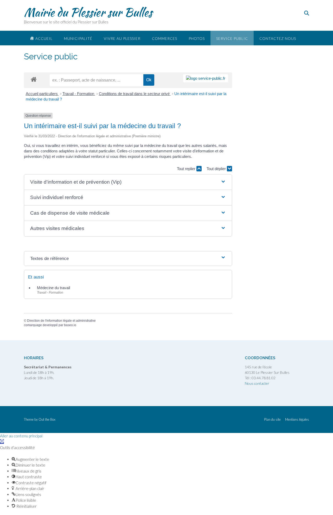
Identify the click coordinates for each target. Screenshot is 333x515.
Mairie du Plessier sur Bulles (88, 12)
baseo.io (70, 325)
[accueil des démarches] (34, 79)
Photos (197, 38)
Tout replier (186, 168)
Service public (232, 38)
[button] (128, 182)
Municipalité (78, 38)
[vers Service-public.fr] (205, 78)
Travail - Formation (78, 93)
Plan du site (272, 419)
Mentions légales (297, 419)
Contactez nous (277, 38)
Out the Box (47, 419)
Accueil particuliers (42, 93)
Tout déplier (217, 168)
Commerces (164, 38)
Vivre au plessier (122, 38)
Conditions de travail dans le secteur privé (135, 93)
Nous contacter (257, 383)
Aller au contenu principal (21, 435)
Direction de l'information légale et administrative (61, 320)
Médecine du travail (53, 288)
